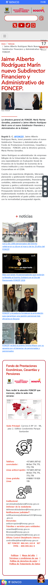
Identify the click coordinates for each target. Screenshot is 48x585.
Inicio (3, 44)
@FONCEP (19, 137)
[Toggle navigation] (4, 36)
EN (42, 2)
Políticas (14, 555)
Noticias (11, 44)
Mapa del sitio (28, 555)
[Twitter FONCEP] (14, 25)
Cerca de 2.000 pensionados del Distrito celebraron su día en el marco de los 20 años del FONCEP (23, 246)
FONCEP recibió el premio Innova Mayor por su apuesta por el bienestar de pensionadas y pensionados (23, 348)
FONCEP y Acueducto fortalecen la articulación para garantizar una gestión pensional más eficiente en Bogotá (22, 316)
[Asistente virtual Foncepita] (41, 578)
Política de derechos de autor (23, 561)
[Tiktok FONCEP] (28, 25)
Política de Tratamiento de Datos (24, 564)
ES (44, 2)
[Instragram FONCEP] (33, 25)
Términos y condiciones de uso (23, 558)
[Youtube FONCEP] (21, 25)
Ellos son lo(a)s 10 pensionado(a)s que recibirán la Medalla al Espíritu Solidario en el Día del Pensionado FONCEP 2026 (23, 277)
